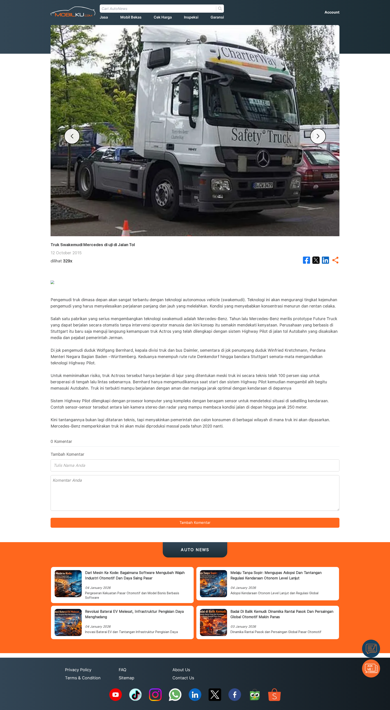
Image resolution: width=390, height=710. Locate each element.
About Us (181, 669)
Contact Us (183, 677)
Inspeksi (191, 17)
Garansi (217, 17)
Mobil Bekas (131, 17)
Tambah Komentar (195, 522)
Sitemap (126, 677)
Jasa (104, 17)
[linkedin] (325, 260)
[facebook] (306, 260)
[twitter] (316, 260)
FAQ (122, 669)
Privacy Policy (78, 669)
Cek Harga (163, 17)
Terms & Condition (83, 677)
